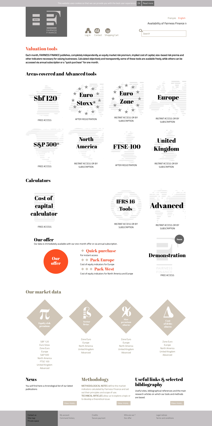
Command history (67, 418)
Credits (95, 415)
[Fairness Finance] (46, 22)
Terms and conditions (165, 418)
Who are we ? (129, 415)
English (182, 18)
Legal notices (161, 415)
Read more (148, 3)
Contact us (32, 415)
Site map (31, 418)
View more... (70, 403)
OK (139, 3)
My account (64, 415)
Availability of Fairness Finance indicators (169, 23)
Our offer (128, 418)
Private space (33, 420)
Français (172, 18)
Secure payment (98, 418)
